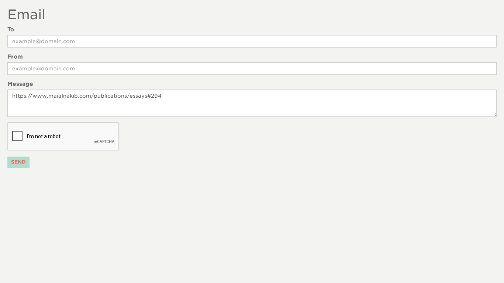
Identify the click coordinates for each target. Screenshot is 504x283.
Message (20, 84)
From (15, 56)
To (10, 29)
